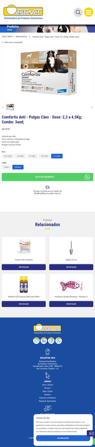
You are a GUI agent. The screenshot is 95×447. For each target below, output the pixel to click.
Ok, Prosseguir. (63, 438)
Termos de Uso (72, 431)
